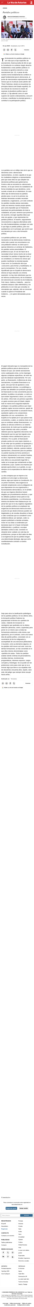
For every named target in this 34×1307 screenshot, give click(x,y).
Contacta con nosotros (7, 1235)
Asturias (20, 1223)
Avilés (20, 1231)
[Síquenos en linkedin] (3, 1256)
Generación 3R (22, 1276)
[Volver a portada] (17, 2)
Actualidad (21, 1237)
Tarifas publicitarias (6, 1242)
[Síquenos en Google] (13, 1257)
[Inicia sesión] (31, 2)
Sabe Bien (21, 1273)
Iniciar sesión (24, 1208)
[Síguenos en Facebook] (3, 1252)
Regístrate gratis (11, 1208)
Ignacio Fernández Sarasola (16, 16)
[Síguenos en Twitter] (8, 1252)
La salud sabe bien (23, 1279)
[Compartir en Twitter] (15, 49)
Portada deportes (6, 1268)
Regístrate (4, 1229)
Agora (20, 1271)
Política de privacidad (15, 1303)
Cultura (20, 1242)
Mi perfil (3, 1223)
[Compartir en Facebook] (11, 49)
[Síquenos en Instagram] (13, 1252)
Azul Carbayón (5, 1273)
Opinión (20, 1239)
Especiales (21, 1255)
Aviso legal (5, 1303)
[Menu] (2, 2)
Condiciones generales (10, 1305)
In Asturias (21, 1268)
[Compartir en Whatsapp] (4, 49)
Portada (20, 1221)
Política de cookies (26, 1303)
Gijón (19, 1229)
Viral (19, 1247)
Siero (19, 1234)
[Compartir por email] (8, 49)
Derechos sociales (23, 1261)
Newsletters (4, 1226)
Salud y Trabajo (22, 1284)
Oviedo (20, 1226)
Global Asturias (22, 1245)
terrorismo (4, 525)
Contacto (3, 1245)
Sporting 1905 (5, 1271)
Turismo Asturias (23, 1281)
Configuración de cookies (23, 1305)
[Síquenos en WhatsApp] (8, 1256)
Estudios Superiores (24, 1258)
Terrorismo (14, 679)
